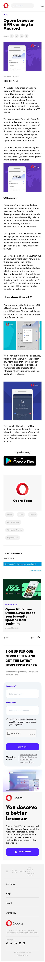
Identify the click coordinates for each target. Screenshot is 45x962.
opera (33, 515)
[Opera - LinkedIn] (19, 943)
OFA (6, 15)
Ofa (21, 515)
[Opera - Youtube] (15, 943)
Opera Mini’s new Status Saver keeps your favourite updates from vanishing (20, 616)
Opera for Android (15, 530)
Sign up (22, 746)
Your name (10, 686)
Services (10, 884)
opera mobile (13, 538)
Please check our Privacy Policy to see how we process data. (28, 758)
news (10, 515)
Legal (9, 903)
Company (11, 912)
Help (8, 893)
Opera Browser (14, 522)
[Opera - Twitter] (11, 943)
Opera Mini (11, 605)
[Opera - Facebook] (7, 943)
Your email (10, 702)
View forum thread (36, 570)
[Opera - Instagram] (24, 943)
